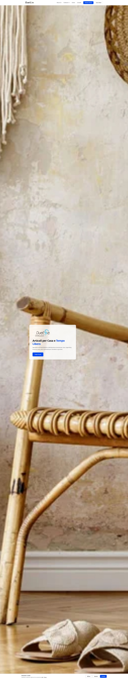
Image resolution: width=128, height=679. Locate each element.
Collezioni (66, 2)
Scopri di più (38, 354)
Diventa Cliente (88, 2)
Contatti (79, 2)
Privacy (45, 677)
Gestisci (96, 676)
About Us (59, 2)
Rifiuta (88, 676)
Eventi (73, 2)
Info (42, 677)
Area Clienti (98, 2)
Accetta (103, 676)
